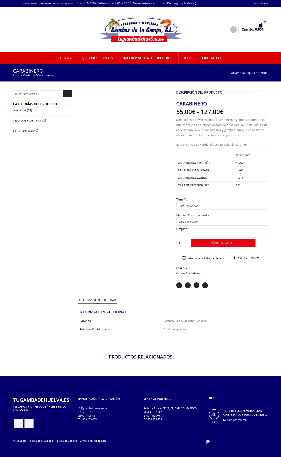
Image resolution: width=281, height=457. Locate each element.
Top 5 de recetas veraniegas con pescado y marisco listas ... (245, 412)
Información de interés (147, 57)
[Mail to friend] (205, 285)
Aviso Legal (19, 440)
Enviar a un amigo (246, 257)
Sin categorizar (24, 130)
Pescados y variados (27, 120)
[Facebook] (188, 285)
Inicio (16, 75)
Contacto (210, 57)
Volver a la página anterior (249, 73)
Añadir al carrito (223, 243)
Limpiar (181, 229)
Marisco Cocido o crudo (192, 215)
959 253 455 (31, 3)
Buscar (67, 93)
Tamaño (181, 199)
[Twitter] (179, 285)
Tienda (65, 57)
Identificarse (260, 3)
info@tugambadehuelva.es (57, 3)
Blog (187, 57)
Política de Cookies (66, 440)
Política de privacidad (41, 440)
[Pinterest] (196, 285)
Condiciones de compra (93, 440)
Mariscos (29, 75)
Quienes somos (97, 57)
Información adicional (97, 299)
